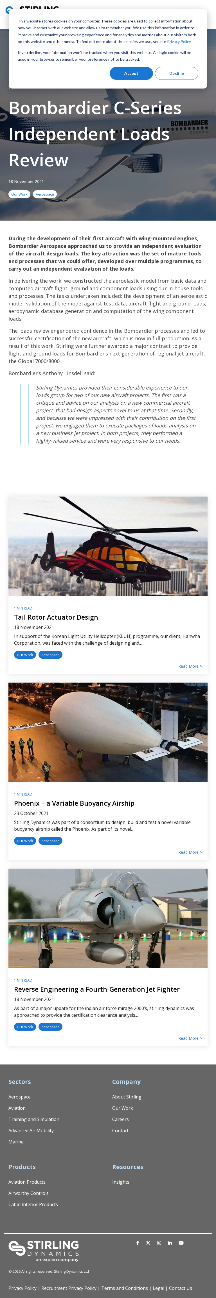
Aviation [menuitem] (17, 1108)
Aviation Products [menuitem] (27, 1182)
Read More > (190, 666)
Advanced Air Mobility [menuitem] (31, 1130)
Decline (176, 73)
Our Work (19, 194)
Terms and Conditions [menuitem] (124, 1288)
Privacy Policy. (179, 41)
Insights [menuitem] (120, 1182)
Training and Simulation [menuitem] (33, 1119)
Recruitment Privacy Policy (68, 1288)
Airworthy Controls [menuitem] (28, 1193)
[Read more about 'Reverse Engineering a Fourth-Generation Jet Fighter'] (108, 918)
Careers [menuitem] (120, 1119)
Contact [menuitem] (120, 1130)
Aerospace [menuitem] (19, 1097)
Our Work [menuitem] (122, 1108)
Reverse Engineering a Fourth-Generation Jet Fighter (97, 989)
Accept (131, 73)
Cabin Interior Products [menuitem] (33, 1204)
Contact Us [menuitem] (180, 1288)
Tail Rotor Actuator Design (56, 617)
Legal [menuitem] (158, 1288)
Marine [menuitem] (16, 1142)
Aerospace (45, 194)
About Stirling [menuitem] (126, 1097)
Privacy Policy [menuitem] (22, 1288)
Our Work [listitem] (25, 654)
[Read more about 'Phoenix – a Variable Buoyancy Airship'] (108, 732)
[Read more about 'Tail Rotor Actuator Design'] (108, 546)
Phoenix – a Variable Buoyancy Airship (74, 803)
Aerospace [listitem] (50, 654)
